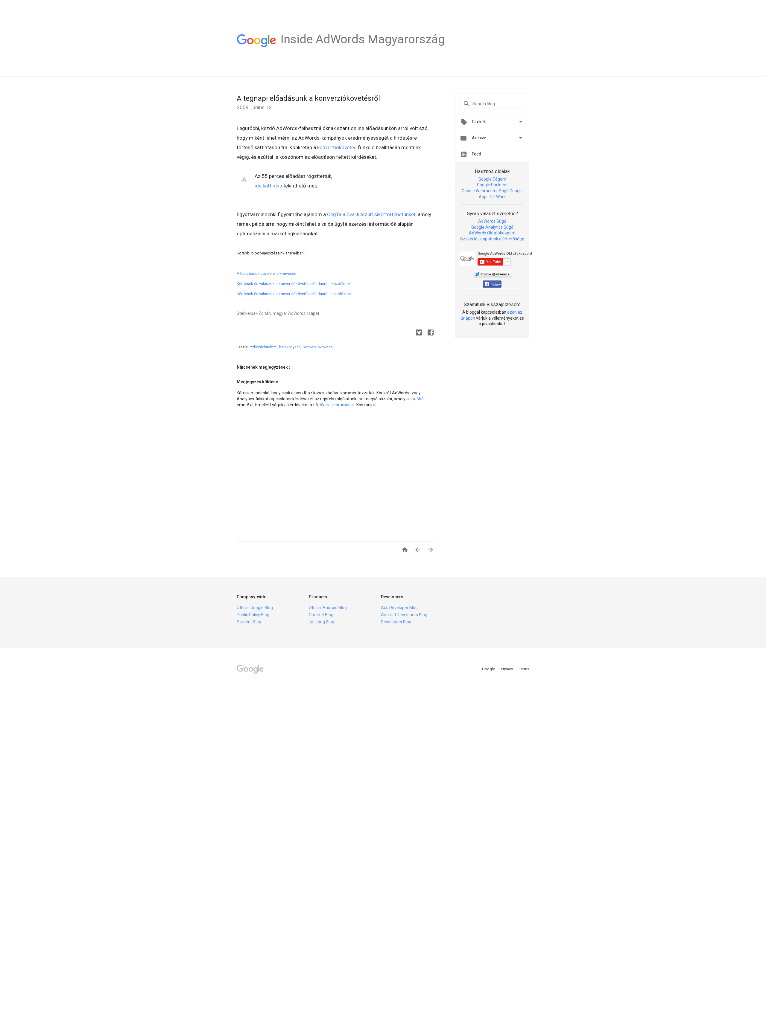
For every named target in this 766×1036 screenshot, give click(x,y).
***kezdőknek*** (263, 347)
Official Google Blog (255, 607)
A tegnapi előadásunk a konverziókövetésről (308, 98)
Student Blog (249, 622)
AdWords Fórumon (333, 404)
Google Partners (492, 184)
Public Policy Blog (253, 614)
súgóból (417, 398)
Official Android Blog (328, 607)
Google (489, 669)
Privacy (507, 669)
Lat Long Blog (321, 622)
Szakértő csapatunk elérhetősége (492, 239)
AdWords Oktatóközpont (492, 233)
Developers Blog (396, 622)
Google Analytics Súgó (492, 227)
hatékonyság (290, 347)
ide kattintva (268, 186)
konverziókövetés (337, 147)
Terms (524, 669)
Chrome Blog (321, 614)
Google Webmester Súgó (485, 190)
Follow (495, 285)
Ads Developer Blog (399, 607)
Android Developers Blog (404, 614)
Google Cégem (492, 179)
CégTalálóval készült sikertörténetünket (371, 214)
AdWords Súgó (492, 221)
